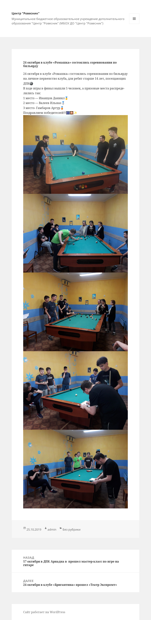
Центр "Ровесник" (26, 13)
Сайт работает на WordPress (44, 612)
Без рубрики (71, 529)
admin (52, 529)
